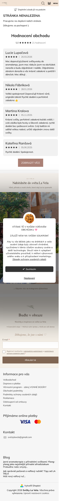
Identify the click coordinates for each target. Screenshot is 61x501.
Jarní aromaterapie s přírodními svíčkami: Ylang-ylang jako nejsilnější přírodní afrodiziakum (29, 463)
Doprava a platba (11, 383)
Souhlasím (31, 269)
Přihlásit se (30, 360)
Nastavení (29, 278)
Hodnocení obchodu (30, 35)
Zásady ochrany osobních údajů (29, 259)
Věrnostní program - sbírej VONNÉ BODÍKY (24, 387)
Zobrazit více (30, 162)
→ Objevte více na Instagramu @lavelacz (30, 288)
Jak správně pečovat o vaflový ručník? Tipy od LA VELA (29, 472)
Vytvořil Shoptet (32, 485)
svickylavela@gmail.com (20, 437)
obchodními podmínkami (33, 351)
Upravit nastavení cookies (36, 493)
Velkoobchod (9, 379)
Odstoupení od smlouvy (15, 401)
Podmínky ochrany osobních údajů (20, 394)
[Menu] (55, 3)
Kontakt (7, 405)
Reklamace (8, 398)
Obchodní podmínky (13, 390)
